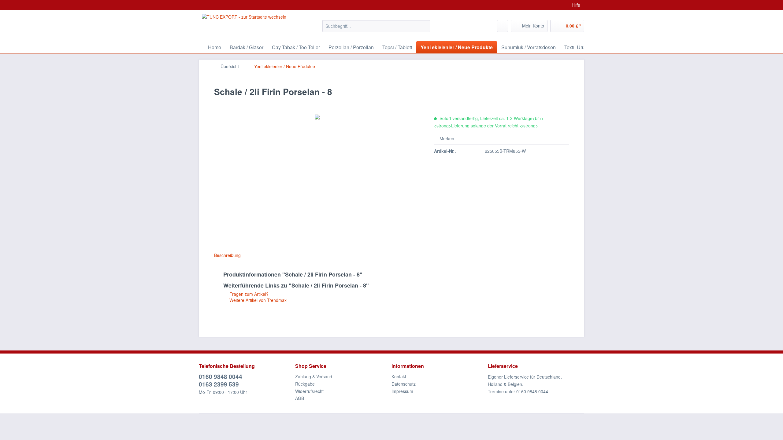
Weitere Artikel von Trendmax (257, 300)
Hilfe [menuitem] (575, 5)
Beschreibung (227, 255)
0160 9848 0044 (220, 376)
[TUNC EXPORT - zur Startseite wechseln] (244, 24)
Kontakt (399, 376)
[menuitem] (376, 29)
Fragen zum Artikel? (248, 294)
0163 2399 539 (219, 384)
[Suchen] (424, 26)
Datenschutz (404, 384)
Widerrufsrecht (309, 391)
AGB (299, 398)
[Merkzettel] (502, 26)
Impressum (402, 391)
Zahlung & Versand (313, 376)
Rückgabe (305, 384)
